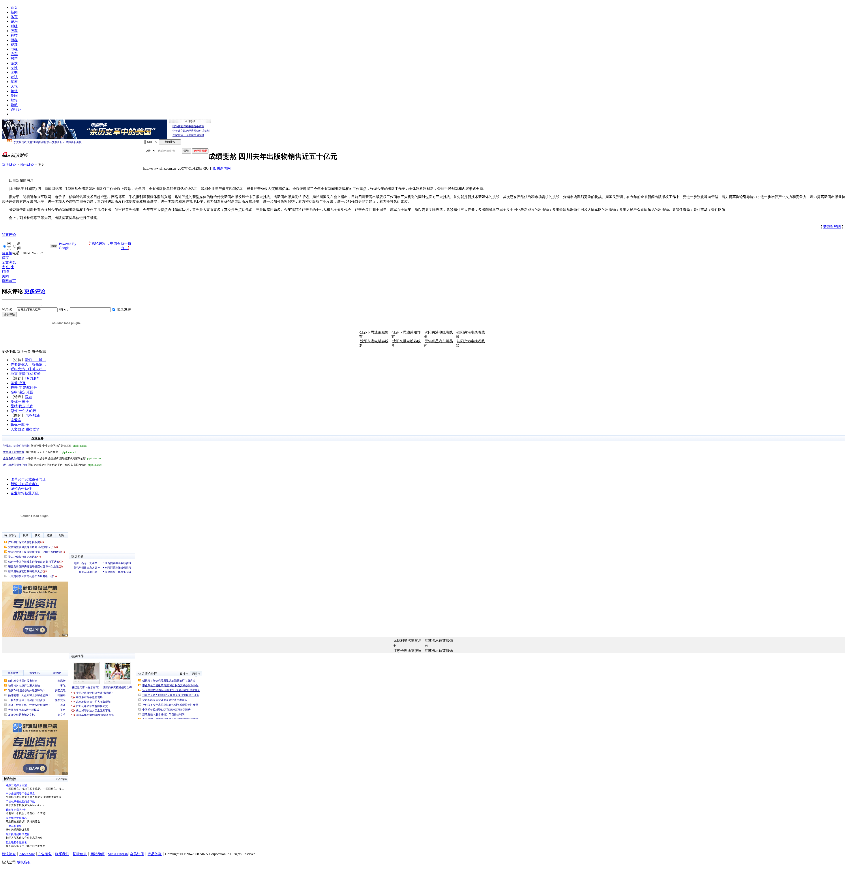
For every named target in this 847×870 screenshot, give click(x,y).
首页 (14, 7)
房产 (14, 58)
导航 (14, 105)
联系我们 (62, 854)
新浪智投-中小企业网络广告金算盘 (44, 445)
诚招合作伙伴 (21, 488)
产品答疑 (155, 854)
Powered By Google (67, 246)
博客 (14, 40)
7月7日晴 (32, 378)
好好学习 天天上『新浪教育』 (39, 452)
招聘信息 (80, 854)
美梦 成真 (18, 383)
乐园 (30, 392)
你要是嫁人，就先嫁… (28, 364)
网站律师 (97, 854)
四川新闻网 (222, 168)
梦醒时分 (30, 387)
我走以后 (26, 406)
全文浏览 (9, 262)
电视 (14, 49)
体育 (14, 17)
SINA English (118, 854)
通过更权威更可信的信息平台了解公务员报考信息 (52, 464)
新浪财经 (9, 165)
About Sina (27, 854)
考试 (14, 77)
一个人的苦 (27, 411)
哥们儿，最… (35, 360)
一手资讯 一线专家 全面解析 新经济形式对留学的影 (52, 458)
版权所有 (24, 862)
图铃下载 (9, 352)
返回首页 (9, 281)
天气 (14, 86)
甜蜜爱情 (33, 429)
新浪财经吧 (832, 227)
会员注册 (137, 854)
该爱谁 (16, 420)
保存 (5, 258)
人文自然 (18, 429)
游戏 (14, 63)
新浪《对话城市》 (25, 484)
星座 (14, 82)
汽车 (14, 54)
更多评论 (34, 291)
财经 (14, 26)
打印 (5, 271)
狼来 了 (16, 387)
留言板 (7, 253)
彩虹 (14, 411)
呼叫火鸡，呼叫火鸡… (28, 369)
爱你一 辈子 (20, 401)
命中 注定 (18, 392)
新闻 (14, 12)
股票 (14, 31)
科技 (14, 35)
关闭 (5, 276)
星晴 (14, 406)
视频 (14, 45)
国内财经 (27, 165)
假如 (28, 397)
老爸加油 (32, 415)
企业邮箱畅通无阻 (25, 493)
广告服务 (44, 854)
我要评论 (9, 235)
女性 (14, 68)
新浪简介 (9, 854)
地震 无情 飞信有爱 (26, 374)
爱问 (14, 95)
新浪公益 (24, 352)
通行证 (16, 109)
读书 (14, 72)
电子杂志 (39, 352)
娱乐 (14, 21)
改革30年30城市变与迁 (28, 479)
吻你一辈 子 (20, 425)
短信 (14, 91)
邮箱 (14, 100)
